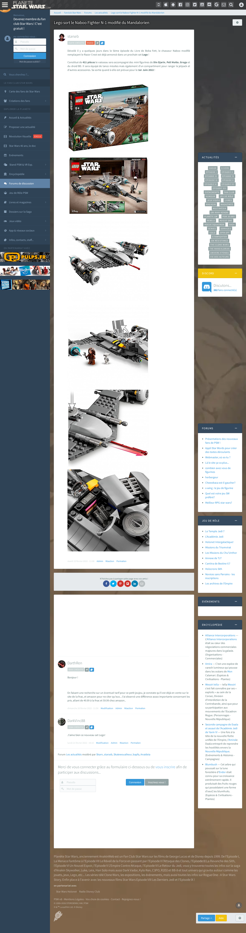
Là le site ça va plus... (217, 462)
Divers (225, 168)
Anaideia (145, 754)
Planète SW (211, 216)
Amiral (232, 740)
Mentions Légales (74, 899)
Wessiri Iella (212, 684)
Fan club (229, 192)
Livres (228, 200)
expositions (132, 875)
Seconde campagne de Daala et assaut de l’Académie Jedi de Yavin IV (221, 728)
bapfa (136, 754)
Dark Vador (130, 870)
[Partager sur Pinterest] (120, 583)
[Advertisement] (123, 625)
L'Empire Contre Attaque (125, 865)
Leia (91, 870)
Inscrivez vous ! (156, 782)
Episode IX (211, 180)
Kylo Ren (145, 870)
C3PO (156, 870)
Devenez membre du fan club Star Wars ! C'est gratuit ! (29, 24)
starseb (73, 36)
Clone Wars (111, 875)
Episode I (211, 172)
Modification (107, 708)
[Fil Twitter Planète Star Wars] (195, 4)
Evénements (212, 192)
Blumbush (211, 764)
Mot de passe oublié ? (29, 61)
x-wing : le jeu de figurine (219, 488)
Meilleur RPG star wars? (218, 502)
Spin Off (225, 232)
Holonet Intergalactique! (219, 542)
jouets (58, 875)
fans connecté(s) (225, 287)
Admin (100, 561)
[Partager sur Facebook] (106, 583)
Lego (73, 875)
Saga (232, 224)
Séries (212, 228)
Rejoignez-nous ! (131, 899)
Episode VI (211, 184)
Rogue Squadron (214, 224)
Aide (221, 918)
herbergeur (211, 477)
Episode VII (228, 184)
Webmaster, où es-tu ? (217, 457)
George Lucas (178, 856)
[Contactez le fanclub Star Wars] (224, 4)
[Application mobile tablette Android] (173, 4)
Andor (212, 168)
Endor (222, 772)
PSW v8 (58, 899)
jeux (66, 875)
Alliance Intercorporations (220, 635)
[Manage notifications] (239, 905)
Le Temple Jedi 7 (214, 531)
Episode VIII (219, 188)
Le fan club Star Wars (18, 82)
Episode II (227, 172)
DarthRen (74, 662)
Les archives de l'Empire (219, 583)
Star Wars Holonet (66, 891)
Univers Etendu (219, 252)
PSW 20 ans (229, 216)
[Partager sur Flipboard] (127, 583)
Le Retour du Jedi (169, 865)
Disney (199, 856)
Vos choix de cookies (97, 899)
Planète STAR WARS (30, 5)
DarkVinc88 (76, 720)
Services (226, 228)
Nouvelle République (217, 751)
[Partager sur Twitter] (113, 583)
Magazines (227, 204)
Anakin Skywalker (68, 870)
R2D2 (164, 870)
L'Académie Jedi (214, 536)
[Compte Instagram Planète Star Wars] (187, 4)
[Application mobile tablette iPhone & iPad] (166, 4)
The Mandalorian (219, 248)
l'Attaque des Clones (175, 861)
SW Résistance (219, 240)
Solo (212, 232)
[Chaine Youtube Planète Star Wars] (202, 4)
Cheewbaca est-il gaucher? (220, 482)
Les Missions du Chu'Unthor (221, 552)
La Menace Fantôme (67, 861)
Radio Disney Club (89, 891)
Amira (208, 663)
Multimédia (219, 208)
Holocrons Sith (213, 569)
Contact (115, 899)
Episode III (211, 176)
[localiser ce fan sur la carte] (97, 43)
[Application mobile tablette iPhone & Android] (158, 4)
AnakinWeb (106, 856)
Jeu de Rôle (227, 196)
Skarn (99, 754)
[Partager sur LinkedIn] (134, 583)
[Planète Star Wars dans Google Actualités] (216, 4)
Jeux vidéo (213, 200)
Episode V (228, 180)
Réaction (110, 561)
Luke (84, 870)
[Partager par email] (142, 583)
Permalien (121, 561)
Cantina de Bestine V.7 (217, 563)
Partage (205, 918)
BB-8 (175, 870)
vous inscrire (165, 766)
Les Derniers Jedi (163, 879)
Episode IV (228, 176)
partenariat (16, 248)
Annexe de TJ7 (213, 558)
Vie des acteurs (219, 256)
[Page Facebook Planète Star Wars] (180, 4)
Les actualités (74, 754)
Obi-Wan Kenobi (220, 212)
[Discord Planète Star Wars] (209, 4)
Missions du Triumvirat (218, 547)
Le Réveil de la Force (113, 861)
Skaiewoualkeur (123, 754)
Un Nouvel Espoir (81, 865)
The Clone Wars (219, 244)
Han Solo (102, 870)
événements (154, 875)
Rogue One (226, 220)
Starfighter (219, 236)
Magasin (211, 204)
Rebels (211, 220)
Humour (210, 196)
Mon (229, 671)
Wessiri (232, 684)
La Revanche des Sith (220, 861)
